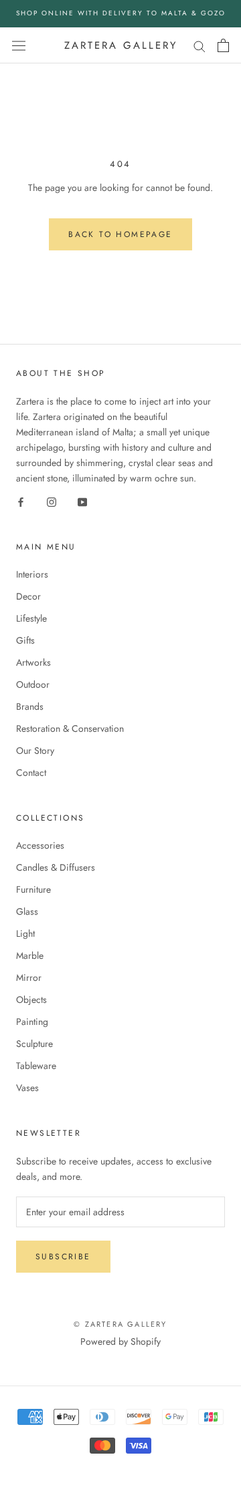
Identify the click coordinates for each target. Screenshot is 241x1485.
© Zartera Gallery (120, 1324)
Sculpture (34, 1043)
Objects (31, 999)
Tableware (36, 1065)
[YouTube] (82, 501)
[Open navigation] (18, 45)
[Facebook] (20, 501)
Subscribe (63, 1257)
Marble (30, 955)
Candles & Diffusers (55, 867)
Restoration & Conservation (70, 728)
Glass (27, 911)
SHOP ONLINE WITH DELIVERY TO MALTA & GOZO (121, 13)
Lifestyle (31, 618)
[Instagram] (51, 501)
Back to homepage (120, 234)
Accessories (40, 845)
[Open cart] (223, 45)
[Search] (199, 45)
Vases (27, 1087)
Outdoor (33, 684)
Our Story (35, 750)
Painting (32, 1021)
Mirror (29, 977)
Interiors (32, 574)
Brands (30, 706)
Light (25, 933)
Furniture (33, 889)
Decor (28, 596)
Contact (31, 772)
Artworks (33, 662)
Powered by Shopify (120, 1341)
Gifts (25, 640)
